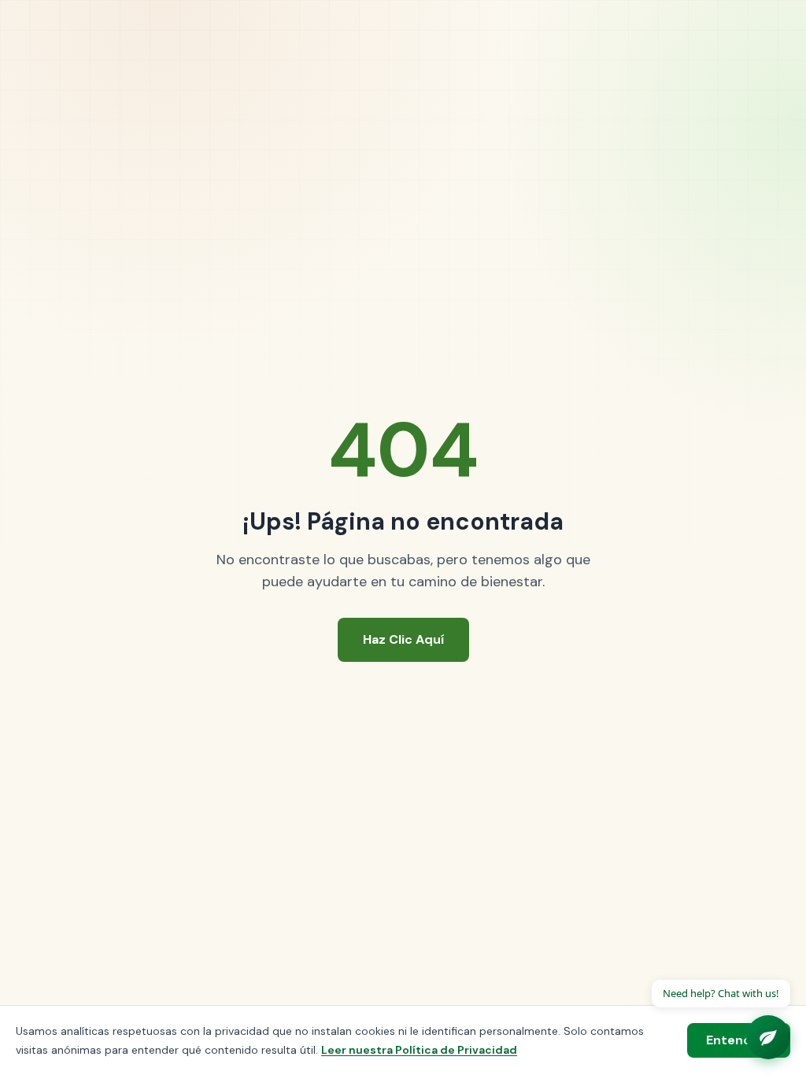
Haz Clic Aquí (403, 639)
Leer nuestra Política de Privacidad (419, 1050)
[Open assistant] (768, 1037)
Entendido (738, 1040)
